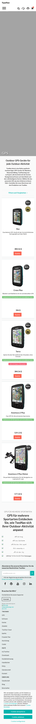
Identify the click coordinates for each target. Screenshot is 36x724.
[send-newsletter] (32, 573)
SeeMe (4, 633)
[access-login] (28, 9)
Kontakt (6, 599)
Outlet (4, 644)
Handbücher (6, 662)
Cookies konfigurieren (18, 721)
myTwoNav (5, 651)
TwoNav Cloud (6, 630)
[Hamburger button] (4, 8)
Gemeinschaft (6, 670)
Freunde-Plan (6, 637)
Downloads (5, 655)
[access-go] (23, 9)
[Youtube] (18, 583)
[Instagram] (24, 583)
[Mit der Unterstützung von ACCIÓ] (9, 607)
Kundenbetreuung (7, 659)
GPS (3, 615)
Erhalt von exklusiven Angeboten (12, 579)
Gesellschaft (6, 681)
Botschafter (6, 688)
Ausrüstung (5, 640)
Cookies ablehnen (18, 717)
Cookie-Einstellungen (10, 703)
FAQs (3, 666)
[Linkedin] (30, 583)
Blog (3, 684)
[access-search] (19, 9)
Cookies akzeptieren (18, 711)
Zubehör (4, 626)
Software (5, 619)
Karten (4, 622)
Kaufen (17, 253)
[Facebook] (5, 583)
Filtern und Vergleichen (18, 193)
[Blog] (11, 583)
